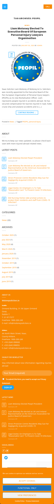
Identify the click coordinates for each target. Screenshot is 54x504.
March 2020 (7, 249)
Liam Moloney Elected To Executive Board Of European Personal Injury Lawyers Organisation (27, 33)
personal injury (35, 121)
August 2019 (7, 272)
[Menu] (4, 6)
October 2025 (8, 235)
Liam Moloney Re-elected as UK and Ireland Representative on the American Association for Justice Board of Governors (29, 168)
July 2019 (6, 277)
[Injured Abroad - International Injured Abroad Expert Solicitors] (24, 7)
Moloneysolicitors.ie (10, 300)
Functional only (27, 488)
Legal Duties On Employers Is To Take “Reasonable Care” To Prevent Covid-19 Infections (29, 189)
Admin (39, 45)
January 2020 (7, 253)
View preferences (27, 495)
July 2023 (6, 239)
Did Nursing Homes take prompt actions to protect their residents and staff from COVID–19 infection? (29, 200)
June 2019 (6, 281)
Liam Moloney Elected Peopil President (25, 158)
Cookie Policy (20, 501)
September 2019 (9, 267)
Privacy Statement (32, 501)
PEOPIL (25, 121)
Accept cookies (27, 480)
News (27, 25)
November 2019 (9, 258)
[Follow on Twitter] (7, 451)
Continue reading (27, 112)
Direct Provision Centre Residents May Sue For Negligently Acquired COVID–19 (28, 179)
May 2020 (6, 244)
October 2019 (8, 263)
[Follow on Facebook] (3, 451)
